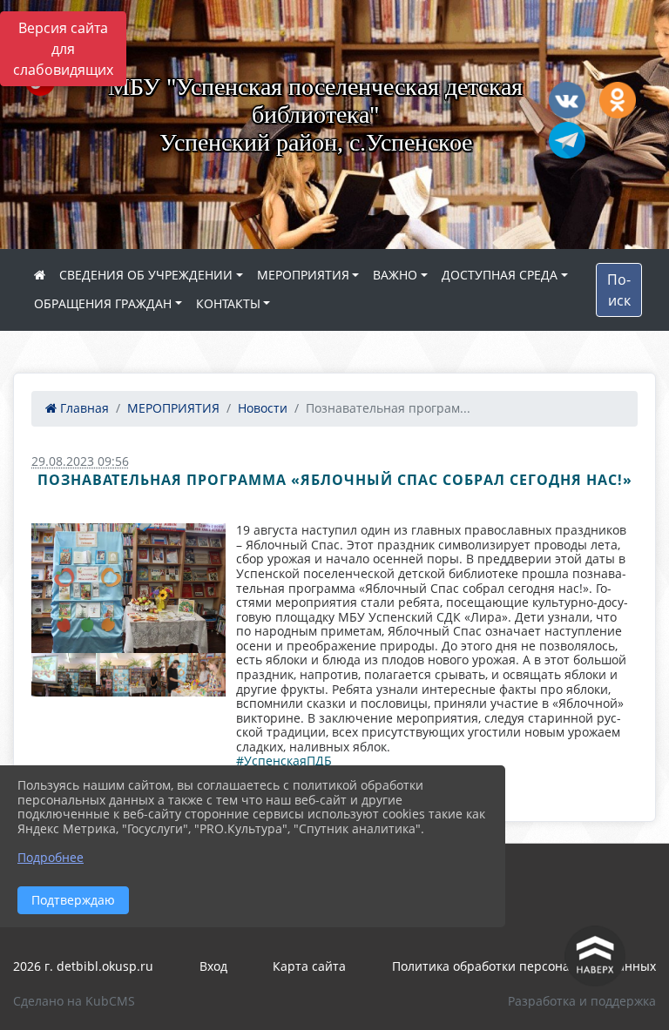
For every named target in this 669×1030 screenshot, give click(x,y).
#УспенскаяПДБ (284, 760)
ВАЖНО (395, 274)
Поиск (619, 290)
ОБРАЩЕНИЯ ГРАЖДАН (103, 303)
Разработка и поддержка (582, 1001)
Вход (213, 966)
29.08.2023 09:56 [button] (80, 461)
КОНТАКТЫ (228, 303)
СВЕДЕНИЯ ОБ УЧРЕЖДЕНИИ (146, 274)
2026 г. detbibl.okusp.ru (83, 966)
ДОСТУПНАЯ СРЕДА (500, 274)
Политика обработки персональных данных (524, 966)
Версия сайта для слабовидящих (63, 48)
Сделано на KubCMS (74, 1001)
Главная (83, 408)
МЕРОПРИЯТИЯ (303, 274)
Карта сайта (309, 966)
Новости (262, 408)
